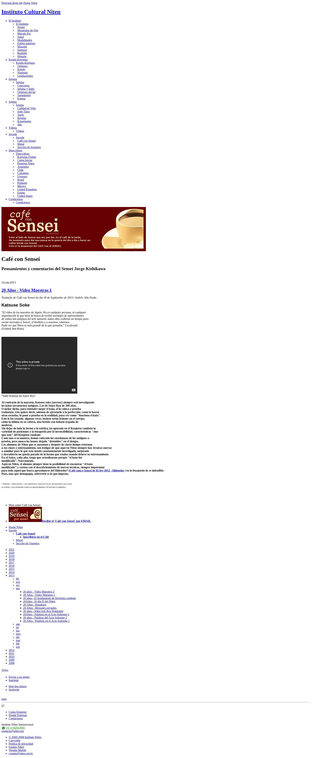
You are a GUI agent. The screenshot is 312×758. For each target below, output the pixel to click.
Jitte (19, 124)
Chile (20, 169)
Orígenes (22, 66)
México (21, 186)
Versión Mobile (17, 750)
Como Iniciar (24, 160)
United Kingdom (27, 189)
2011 (11, 653)
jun (18, 630)
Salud (20, 36)
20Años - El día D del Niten (39, 601)
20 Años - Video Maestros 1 (26, 290)
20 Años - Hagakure (34, 604)
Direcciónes (15, 150)
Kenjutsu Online (26, 156)
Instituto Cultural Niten (30, 11)
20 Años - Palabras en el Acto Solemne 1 (46, 620)
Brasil (20, 179)
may (18, 633)
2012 (11, 650)
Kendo (21, 69)
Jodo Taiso (23, 111)
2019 (11, 556)
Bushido (22, 53)
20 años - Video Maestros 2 (38, 591)
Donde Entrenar (18, 715)
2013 (11, 575)
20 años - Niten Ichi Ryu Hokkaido (43, 611)
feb (18, 643)
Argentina (23, 166)
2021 (11, 549)
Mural (20, 144)
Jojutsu (13, 101)
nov (18, 581)
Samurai (22, 49)
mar (18, 640)
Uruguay (22, 176)
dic (17, 578)
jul (17, 627)
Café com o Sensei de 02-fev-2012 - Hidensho (97, 470)
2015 (11, 568)
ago (18, 624)
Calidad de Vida (26, 108)
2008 (11, 663)
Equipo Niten (16, 746)
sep (18, 588)
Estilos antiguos (26, 43)
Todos (4, 670)
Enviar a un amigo (19, 676)
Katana (21, 98)
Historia (21, 56)
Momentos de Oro (27, 30)
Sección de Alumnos (29, 147)
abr (18, 637)
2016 (11, 565)
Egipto (21, 192)
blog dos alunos (18, 686)
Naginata (22, 72)
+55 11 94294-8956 (15, 727)
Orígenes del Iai (26, 92)
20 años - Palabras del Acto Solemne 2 (45, 617)
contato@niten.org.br (21, 753)
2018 (11, 559)
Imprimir (14, 680)
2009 (11, 659)
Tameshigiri (24, 95)
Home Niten (30, 3)
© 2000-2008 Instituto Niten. (25, 737)
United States (24, 195)
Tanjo (20, 114)
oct (17, 585)
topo (3, 698)
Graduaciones (25, 75)
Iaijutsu (13, 79)
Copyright (14, 740)
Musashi (22, 46)
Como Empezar (18, 711)
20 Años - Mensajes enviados (40, 607)
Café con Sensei (26, 140)
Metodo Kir (24, 33)
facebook (14, 689)
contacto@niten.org (12, 731)
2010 (11, 656)
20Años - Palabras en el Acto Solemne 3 (46, 614)
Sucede (13, 134)
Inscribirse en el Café (36, 536)
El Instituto (15, 20)
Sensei (21, 27)
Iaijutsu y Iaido (25, 88)
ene (18, 646)
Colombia (23, 173)
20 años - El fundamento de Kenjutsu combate (49, 598)
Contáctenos (16, 199)
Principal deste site (12, 3)
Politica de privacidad (21, 743)
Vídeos (13, 127)
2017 (11, 562)
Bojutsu (21, 118)
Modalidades (24, 40)
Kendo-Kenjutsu (18, 59)
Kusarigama (24, 121)
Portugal (22, 182)
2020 (11, 552)
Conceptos (23, 85)
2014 (11, 572)
